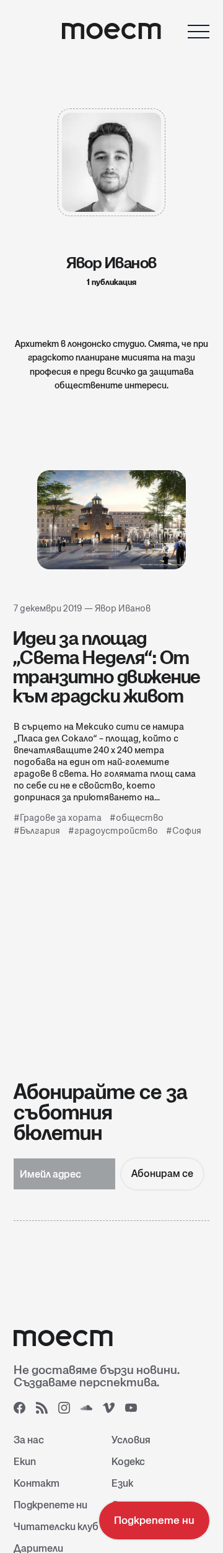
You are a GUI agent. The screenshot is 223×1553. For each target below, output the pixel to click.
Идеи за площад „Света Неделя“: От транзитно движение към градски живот (107, 667)
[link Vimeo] (113, 1412)
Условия (131, 1440)
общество (140, 818)
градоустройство (116, 831)
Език (122, 1483)
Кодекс (128, 1462)
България (40, 831)
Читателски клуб (56, 1527)
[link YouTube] (135, 1412)
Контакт (36, 1483)
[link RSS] (46, 1412)
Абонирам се (162, 1173)
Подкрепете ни (50, 1505)
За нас (29, 1440)
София (186, 831)
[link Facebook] (23, 1412)
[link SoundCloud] (90, 1412)
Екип (25, 1462)
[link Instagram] (68, 1412)
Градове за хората (61, 818)
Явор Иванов (123, 608)
